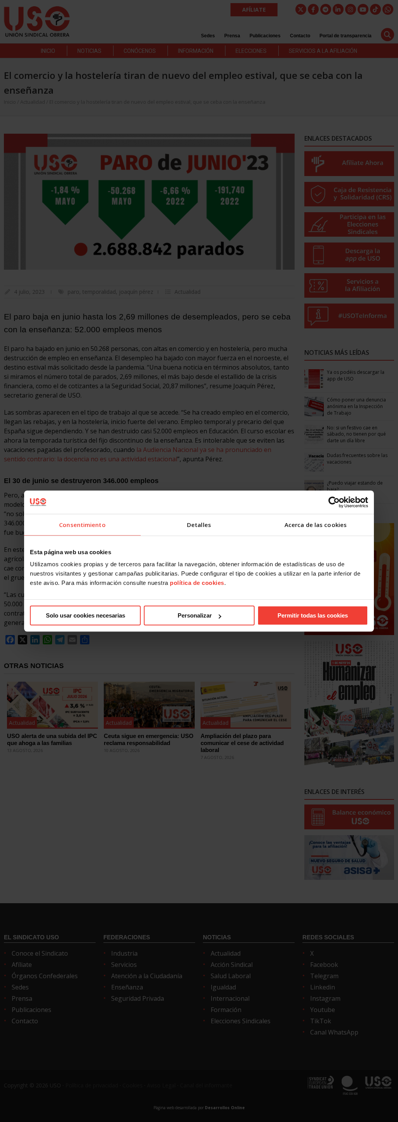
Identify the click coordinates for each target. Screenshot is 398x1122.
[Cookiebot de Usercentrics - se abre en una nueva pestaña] (334, 502)
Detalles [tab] (199, 525)
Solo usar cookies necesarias (85, 615)
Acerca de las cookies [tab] (316, 525)
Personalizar (195, 615)
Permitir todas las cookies (313, 615)
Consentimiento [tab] (82, 525)
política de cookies (197, 582)
